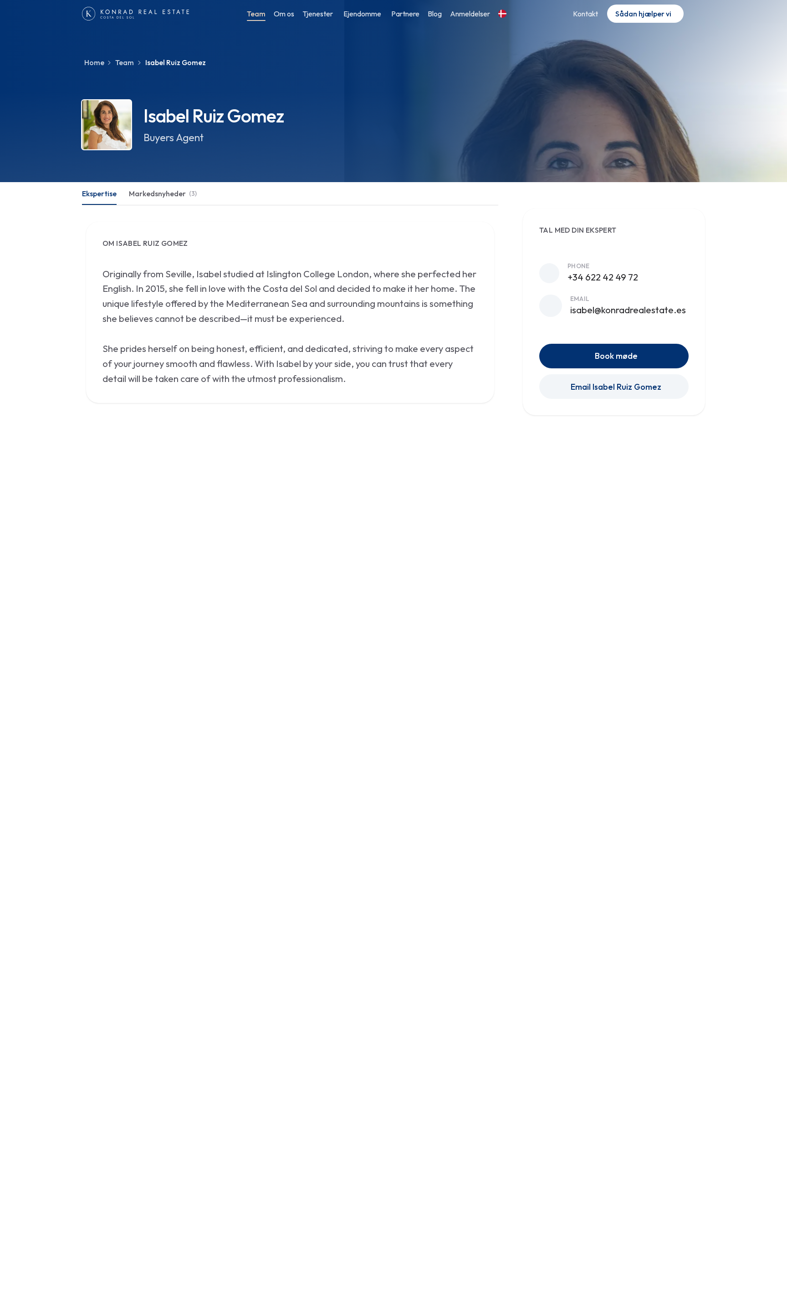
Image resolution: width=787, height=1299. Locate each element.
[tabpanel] (290, 308)
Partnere (405, 13)
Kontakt (585, 13)
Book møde (616, 356)
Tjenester (317, 13)
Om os (284, 13)
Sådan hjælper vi (643, 13)
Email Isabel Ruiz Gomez (616, 387)
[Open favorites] (696, 14)
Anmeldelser (470, 13)
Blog (435, 13)
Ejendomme (362, 13)
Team (256, 13)
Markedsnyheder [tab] (163, 193)
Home (94, 62)
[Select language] (503, 14)
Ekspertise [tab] (99, 193)
